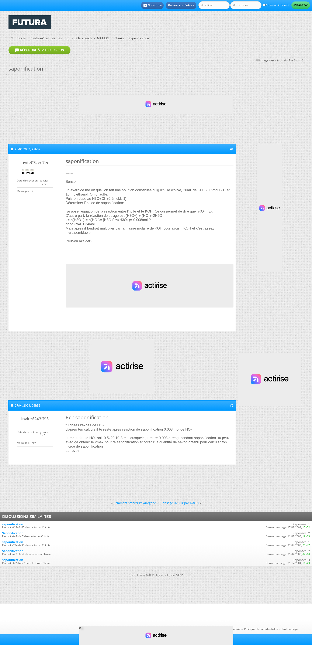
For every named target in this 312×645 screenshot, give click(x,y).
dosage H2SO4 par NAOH (181, 503)
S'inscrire (152, 5)
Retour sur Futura (181, 5)
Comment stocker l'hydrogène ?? (136, 503)
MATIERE (103, 38)
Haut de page (289, 629)
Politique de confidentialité (261, 629)
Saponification (12, 533)
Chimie (119, 38)
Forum (23, 38)
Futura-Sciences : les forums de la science (62, 38)
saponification (12, 524)
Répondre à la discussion (39, 50)
